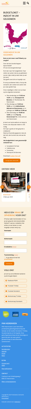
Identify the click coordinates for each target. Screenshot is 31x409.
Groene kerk (5, 363)
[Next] (29, 187)
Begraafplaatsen (7, 369)
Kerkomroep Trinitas (14, 296)
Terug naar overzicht (11, 160)
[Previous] (2, 187)
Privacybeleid (5, 398)
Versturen (9, 263)
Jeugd (3, 353)
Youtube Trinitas (13, 286)
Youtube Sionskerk (14, 291)
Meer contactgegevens (9, 382)
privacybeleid (8, 259)
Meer (3, 356)
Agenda (4, 351)
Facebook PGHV (13, 280)
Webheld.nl (17, 402)
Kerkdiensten (6, 349)
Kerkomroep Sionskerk (15, 301)
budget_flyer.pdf (15, 156)
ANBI (3, 365)
